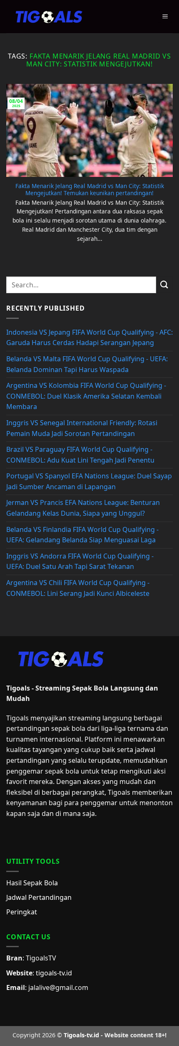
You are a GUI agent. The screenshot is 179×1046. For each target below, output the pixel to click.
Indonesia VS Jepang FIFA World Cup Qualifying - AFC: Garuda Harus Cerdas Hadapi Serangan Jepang (89, 338)
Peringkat (21, 911)
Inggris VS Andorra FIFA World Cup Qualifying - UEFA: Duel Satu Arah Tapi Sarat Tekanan (80, 561)
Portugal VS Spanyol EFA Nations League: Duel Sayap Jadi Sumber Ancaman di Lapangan (89, 481)
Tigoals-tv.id (81, 1035)
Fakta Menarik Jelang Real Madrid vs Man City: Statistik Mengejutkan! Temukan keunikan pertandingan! (89, 189)
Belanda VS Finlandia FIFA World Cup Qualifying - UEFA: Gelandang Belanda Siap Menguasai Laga (82, 535)
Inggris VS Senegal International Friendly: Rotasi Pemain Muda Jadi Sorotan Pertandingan (81, 428)
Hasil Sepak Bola (32, 882)
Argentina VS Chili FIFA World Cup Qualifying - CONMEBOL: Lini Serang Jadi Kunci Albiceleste (77, 588)
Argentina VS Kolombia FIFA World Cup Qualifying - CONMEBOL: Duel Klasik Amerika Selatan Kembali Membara (86, 396)
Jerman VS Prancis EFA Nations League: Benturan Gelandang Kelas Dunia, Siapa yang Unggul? (83, 508)
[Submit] (164, 285)
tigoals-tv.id (54, 972)
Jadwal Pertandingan (39, 897)
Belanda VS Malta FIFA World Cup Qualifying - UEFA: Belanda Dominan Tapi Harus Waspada (87, 364)
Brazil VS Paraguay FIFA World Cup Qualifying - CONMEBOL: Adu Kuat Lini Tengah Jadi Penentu (80, 455)
